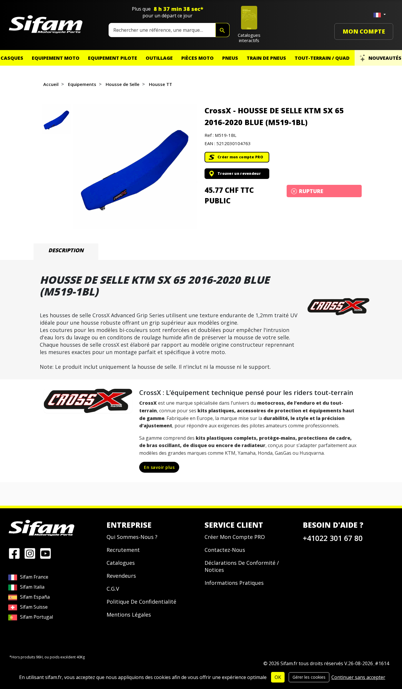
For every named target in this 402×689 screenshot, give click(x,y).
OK (278, 677)
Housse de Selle (122, 84)
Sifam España (35, 597)
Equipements (82, 84)
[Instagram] (30, 553)
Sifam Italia (32, 587)
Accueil (51, 84)
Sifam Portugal (36, 617)
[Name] (222, 30)
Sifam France (34, 577)
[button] (135, 166)
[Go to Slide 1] (56, 119)
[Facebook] (14, 553)
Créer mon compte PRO (240, 157)
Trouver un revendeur (239, 173)
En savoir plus (159, 467)
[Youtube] (45, 553)
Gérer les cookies (309, 677)
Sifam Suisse (34, 607)
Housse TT (160, 84)
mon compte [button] (364, 31)
